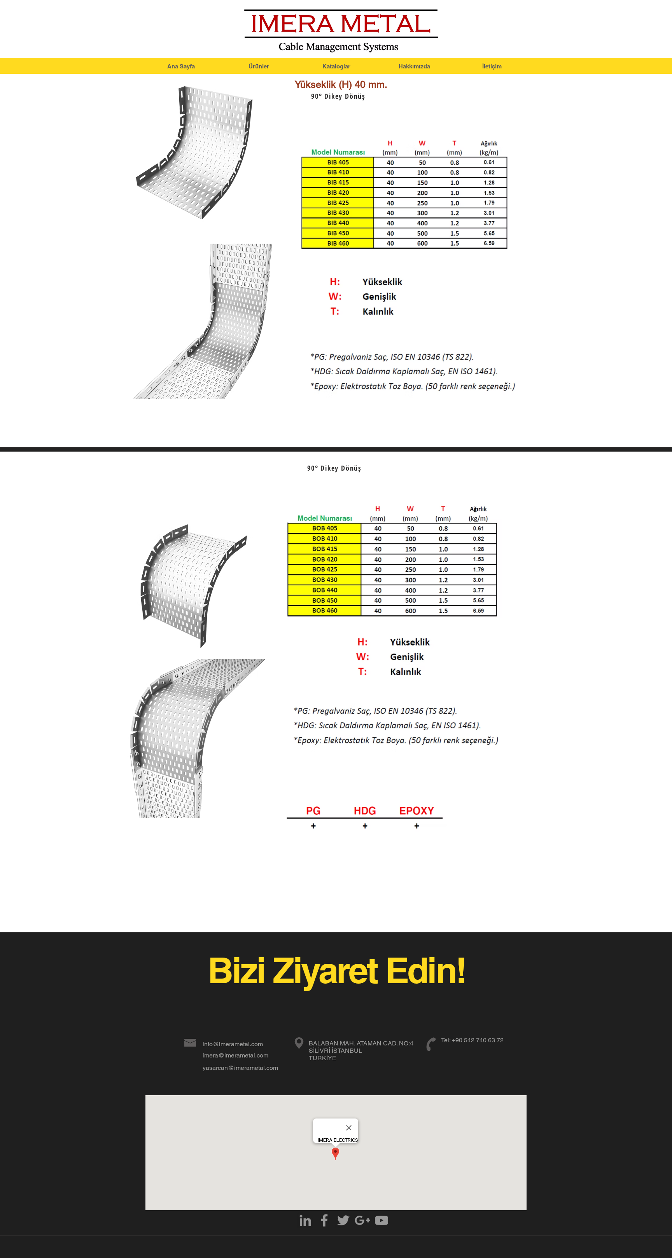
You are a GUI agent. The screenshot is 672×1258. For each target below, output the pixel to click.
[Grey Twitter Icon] (343, 1220)
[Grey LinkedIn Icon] (305, 1220)
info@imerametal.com (233, 1044)
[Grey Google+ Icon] (362, 1220)
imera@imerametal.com (235, 1055)
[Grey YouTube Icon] (381, 1220)
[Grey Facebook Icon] (324, 1220)
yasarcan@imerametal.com (240, 1067)
